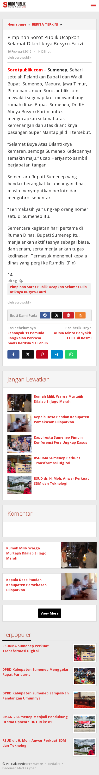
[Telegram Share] (57, 354)
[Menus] (93, 6)
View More (50, 613)
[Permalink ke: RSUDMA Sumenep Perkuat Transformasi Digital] (19, 464)
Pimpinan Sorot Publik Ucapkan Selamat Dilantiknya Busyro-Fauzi (48, 289)
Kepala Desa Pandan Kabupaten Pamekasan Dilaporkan (26, 584)
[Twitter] (56, 315)
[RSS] (80, 315)
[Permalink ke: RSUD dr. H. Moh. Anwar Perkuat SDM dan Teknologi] (19, 485)
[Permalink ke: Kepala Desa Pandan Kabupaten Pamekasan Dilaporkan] (19, 423)
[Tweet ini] (28, 354)
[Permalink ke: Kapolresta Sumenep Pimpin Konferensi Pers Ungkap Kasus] (19, 444)
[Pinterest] (68, 315)
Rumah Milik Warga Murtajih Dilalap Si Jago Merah (26, 553)
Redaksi (54, 763)
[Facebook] (45, 315)
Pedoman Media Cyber (19, 768)
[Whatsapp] (71, 354)
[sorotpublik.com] (24, 4)
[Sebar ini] (13, 354)
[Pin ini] (42, 354)
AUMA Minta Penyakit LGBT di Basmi (73, 332)
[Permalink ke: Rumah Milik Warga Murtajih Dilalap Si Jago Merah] (19, 403)
